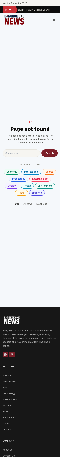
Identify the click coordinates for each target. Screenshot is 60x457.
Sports (49, 171)
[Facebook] (5, 354)
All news (28, 203)
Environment (45, 185)
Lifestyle (37, 192)
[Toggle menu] (54, 19)
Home (16, 203)
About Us (8, 449)
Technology (18, 178)
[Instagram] (12, 354)
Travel (21, 192)
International (31, 171)
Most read (41, 203)
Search (50, 153)
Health (27, 185)
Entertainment (40, 178)
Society (12, 185)
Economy (12, 171)
